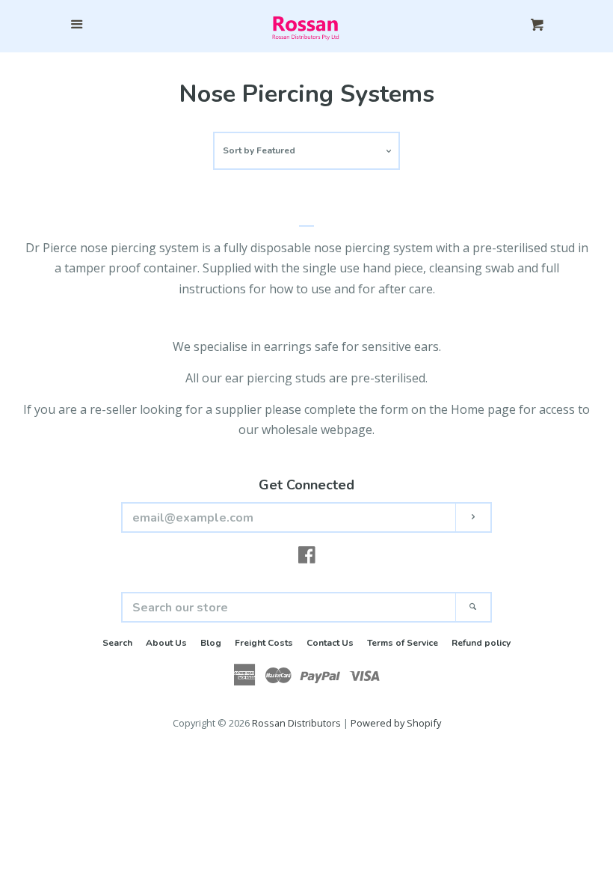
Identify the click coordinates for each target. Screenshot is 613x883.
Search (117, 643)
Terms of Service (402, 643)
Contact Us (330, 643)
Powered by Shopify (396, 723)
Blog (210, 643)
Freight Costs (264, 643)
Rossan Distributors (296, 723)
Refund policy (481, 643)
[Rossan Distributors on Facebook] (307, 557)
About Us (166, 643)
